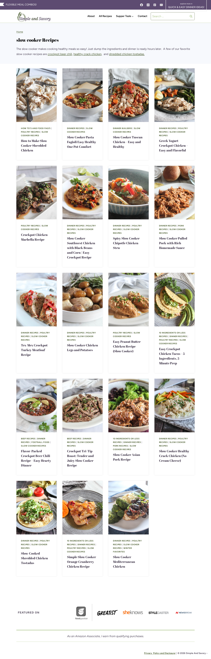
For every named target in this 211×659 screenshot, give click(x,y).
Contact (142, 16)
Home (19, 31)
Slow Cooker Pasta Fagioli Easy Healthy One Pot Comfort (81, 142)
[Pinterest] (155, 5)
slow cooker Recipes (33, 446)
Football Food (40, 442)
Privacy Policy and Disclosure (159, 653)
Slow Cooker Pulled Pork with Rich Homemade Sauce (173, 243)
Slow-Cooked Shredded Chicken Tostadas (34, 558)
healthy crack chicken (87, 54)
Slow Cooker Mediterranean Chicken (124, 561)
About (91, 16)
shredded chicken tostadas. (127, 54)
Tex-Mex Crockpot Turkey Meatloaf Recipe (34, 350)
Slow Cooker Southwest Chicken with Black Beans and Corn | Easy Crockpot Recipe (81, 247)
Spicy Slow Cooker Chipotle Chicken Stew (126, 243)
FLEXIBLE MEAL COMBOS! (21, 4)
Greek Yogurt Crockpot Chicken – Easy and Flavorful (173, 145)
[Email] (161, 5)
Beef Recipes (28, 438)
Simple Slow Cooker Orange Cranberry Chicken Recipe (81, 561)
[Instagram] (148, 5)
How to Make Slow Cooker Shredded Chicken (34, 145)
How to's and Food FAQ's (36, 128)
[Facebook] (141, 5)
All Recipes (105, 16)
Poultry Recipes (30, 132)
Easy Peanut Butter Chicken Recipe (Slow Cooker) (127, 346)
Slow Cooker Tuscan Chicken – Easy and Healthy (128, 142)
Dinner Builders (122, 128)
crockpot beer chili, (60, 54)
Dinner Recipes (76, 128)
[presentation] (36, 95)
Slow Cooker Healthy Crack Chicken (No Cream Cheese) (174, 456)
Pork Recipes (120, 446)
